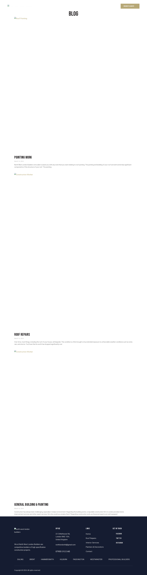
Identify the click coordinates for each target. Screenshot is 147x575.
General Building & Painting (31, 505)
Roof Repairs (22, 335)
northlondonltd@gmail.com (66, 545)
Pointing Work (23, 157)
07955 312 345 (63, 551)
